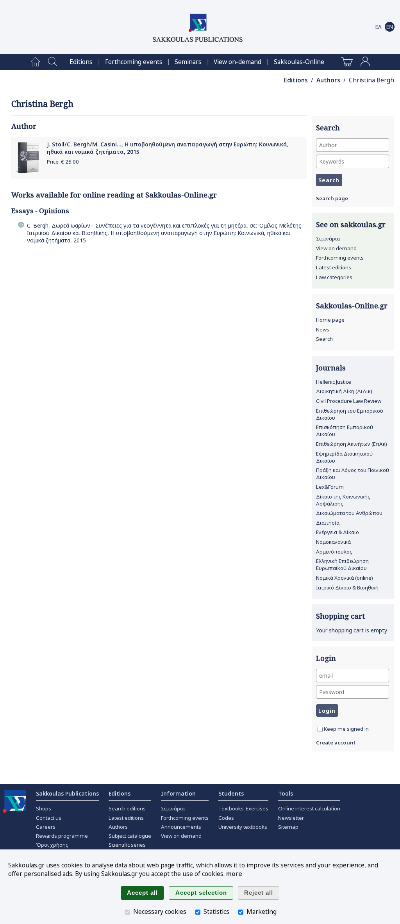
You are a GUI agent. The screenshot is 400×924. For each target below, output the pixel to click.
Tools (285, 793)
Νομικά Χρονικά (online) (344, 577)
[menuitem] (35, 62)
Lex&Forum (330, 486)
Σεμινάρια (328, 238)
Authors (328, 80)
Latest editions (333, 267)
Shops (43, 808)
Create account (335, 742)
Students (231, 793)
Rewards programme (62, 835)
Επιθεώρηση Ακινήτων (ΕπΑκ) (351, 443)
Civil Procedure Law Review (348, 400)
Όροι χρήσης (52, 844)
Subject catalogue (130, 835)
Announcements (181, 826)
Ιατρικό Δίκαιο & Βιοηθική (347, 587)
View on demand (336, 248)
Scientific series (127, 844)
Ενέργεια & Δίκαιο (337, 532)
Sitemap (288, 826)
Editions (81, 62)
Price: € (63, 161)
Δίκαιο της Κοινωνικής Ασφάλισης (343, 500)
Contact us (48, 817)
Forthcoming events (133, 62)
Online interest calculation (309, 808)
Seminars (188, 62)
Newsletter (291, 817)
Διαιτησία (327, 522)
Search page (332, 198)
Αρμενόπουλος (334, 551)
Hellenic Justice (333, 381)
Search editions (127, 808)
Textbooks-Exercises (243, 808)
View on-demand (237, 62)
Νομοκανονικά (333, 541)
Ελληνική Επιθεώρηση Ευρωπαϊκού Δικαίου (342, 564)
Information (178, 793)
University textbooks (242, 826)
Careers (45, 826)
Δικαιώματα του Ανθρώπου (349, 512)
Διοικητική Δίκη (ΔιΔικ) (344, 391)
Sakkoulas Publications (67, 793)
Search (324, 338)
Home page (330, 319)
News (322, 329)
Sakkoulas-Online (299, 62)
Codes (226, 817)
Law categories (334, 277)
